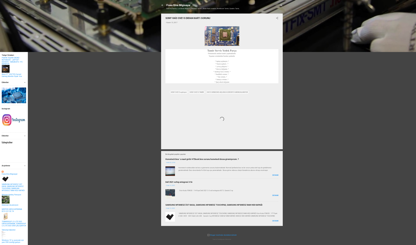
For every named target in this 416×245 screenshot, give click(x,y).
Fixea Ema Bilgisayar (178, 5)
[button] (277, 18)
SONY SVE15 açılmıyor (179, 92)
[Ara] (281, 6)
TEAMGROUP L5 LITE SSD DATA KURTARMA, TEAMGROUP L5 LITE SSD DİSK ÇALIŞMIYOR (14, 224)
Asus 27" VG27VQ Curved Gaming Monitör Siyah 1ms (12, 75)
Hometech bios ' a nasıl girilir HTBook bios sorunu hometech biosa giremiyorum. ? (202, 159)
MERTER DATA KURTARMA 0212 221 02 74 (12, 210)
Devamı (275, 175)
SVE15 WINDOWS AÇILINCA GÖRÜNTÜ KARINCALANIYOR (227, 92)
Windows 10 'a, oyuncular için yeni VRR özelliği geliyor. (13, 241)
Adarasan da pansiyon (10, 205)
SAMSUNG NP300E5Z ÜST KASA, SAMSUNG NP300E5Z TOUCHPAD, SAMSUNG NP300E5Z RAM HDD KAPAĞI (213, 205)
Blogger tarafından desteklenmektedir (223, 235)
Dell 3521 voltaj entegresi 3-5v (178, 182)
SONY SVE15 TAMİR (197, 92)
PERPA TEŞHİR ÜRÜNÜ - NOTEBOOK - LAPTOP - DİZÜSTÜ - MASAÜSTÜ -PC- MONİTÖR (12, 61)
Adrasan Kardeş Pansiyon (11, 195)
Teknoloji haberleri (8, 230)
